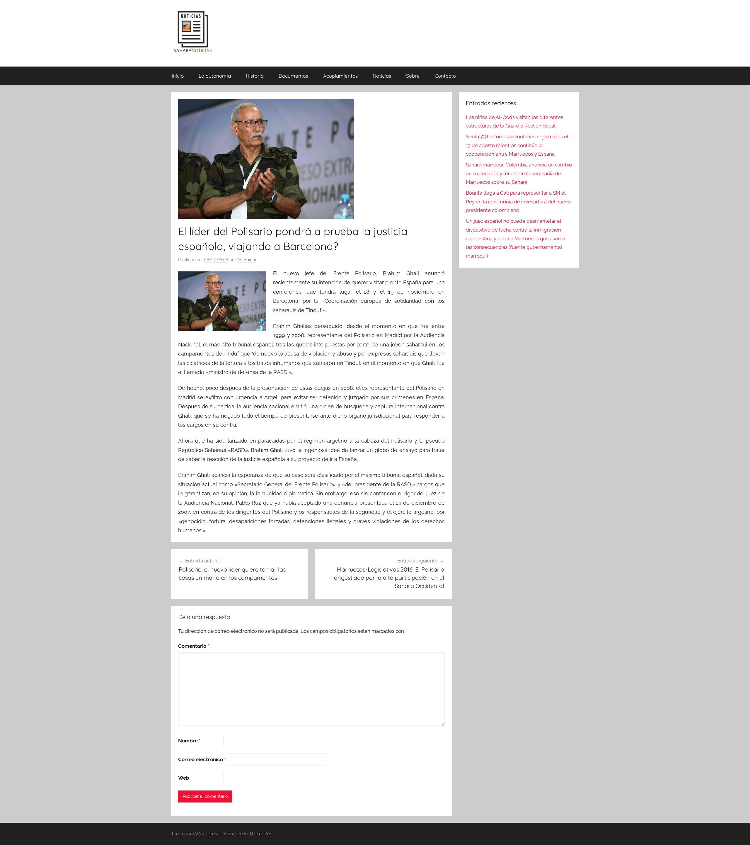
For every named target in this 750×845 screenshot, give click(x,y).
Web (183, 778)
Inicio (178, 76)
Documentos (293, 76)
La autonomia (215, 76)
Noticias (382, 76)
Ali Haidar (246, 259)
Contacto (445, 76)
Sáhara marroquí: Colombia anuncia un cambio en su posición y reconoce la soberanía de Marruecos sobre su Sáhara (519, 173)
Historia (255, 76)
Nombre (189, 741)
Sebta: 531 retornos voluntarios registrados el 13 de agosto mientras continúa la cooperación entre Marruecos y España (517, 145)
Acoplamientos (340, 76)
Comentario (193, 646)
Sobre (413, 76)
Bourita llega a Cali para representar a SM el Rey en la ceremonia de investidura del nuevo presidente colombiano (518, 201)
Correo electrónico (202, 759)
